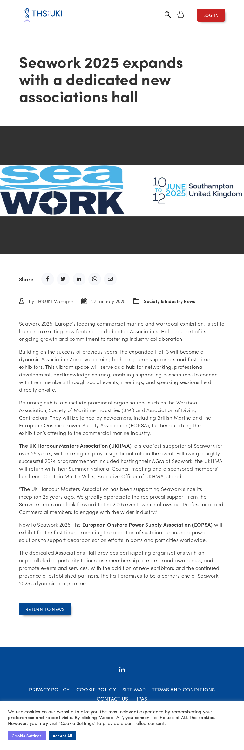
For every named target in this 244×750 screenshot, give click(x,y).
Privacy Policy (49, 689)
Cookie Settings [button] (27, 735)
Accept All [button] (62, 735)
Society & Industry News (169, 301)
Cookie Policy (96, 689)
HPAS (140, 698)
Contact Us (112, 698)
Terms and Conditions (183, 689)
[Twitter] (122, 670)
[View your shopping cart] (180, 15)
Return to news (44, 609)
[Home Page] (43, 15)
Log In (211, 15)
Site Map (134, 689)
